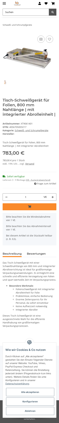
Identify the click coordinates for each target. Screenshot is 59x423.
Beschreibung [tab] (12, 253)
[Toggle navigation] (4, 2)
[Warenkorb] (52, 3)
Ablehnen (30, 411)
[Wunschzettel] (46, 3)
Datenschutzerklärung (17, 383)
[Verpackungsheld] (17, 3)
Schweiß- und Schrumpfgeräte (31, 130)
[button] (40, 3)
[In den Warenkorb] (29, 206)
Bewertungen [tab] (36, 253)
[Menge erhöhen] (52, 197)
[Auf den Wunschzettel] (49, 39)
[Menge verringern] (6, 197)
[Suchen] (52, 12)
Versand (29, 163)
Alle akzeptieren (30, 392)
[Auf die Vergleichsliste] (41, 39)
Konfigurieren (30, 401)
